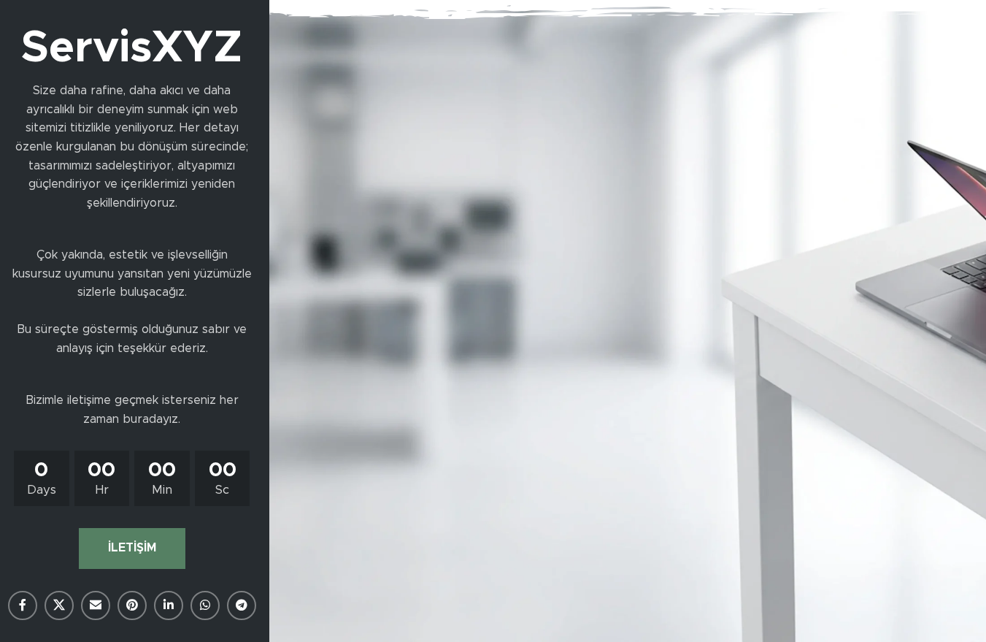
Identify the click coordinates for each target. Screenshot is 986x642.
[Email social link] (95, 605)
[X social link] (59, 605)
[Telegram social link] (241, 605)
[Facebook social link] (22, 605)
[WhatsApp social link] (205, 605)
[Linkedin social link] (168, 605)
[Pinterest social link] (132, 605)
